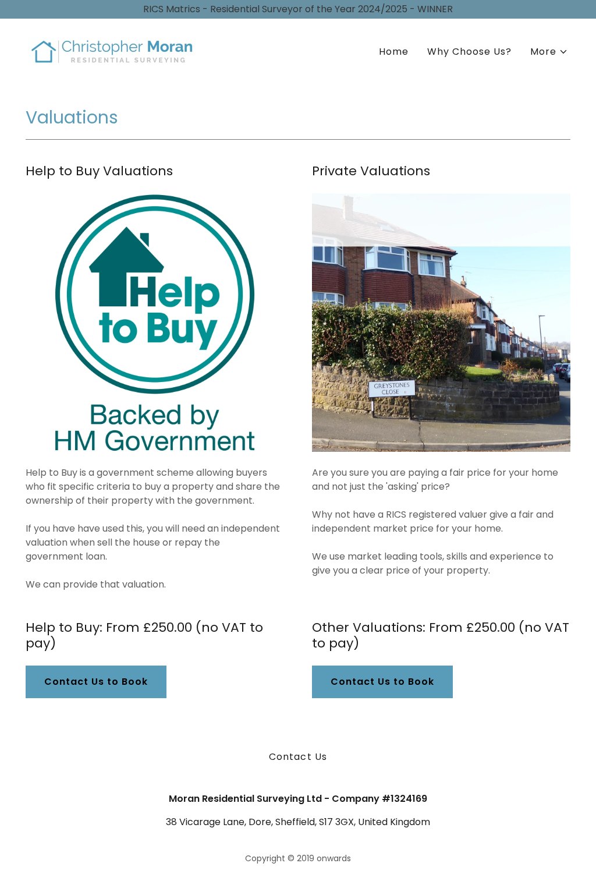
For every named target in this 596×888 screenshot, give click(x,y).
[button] (549, 52)
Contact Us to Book (96, 681)
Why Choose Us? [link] (469, 51)
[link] (115, 49)
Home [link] (394, 51)
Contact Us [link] (298, 756)
